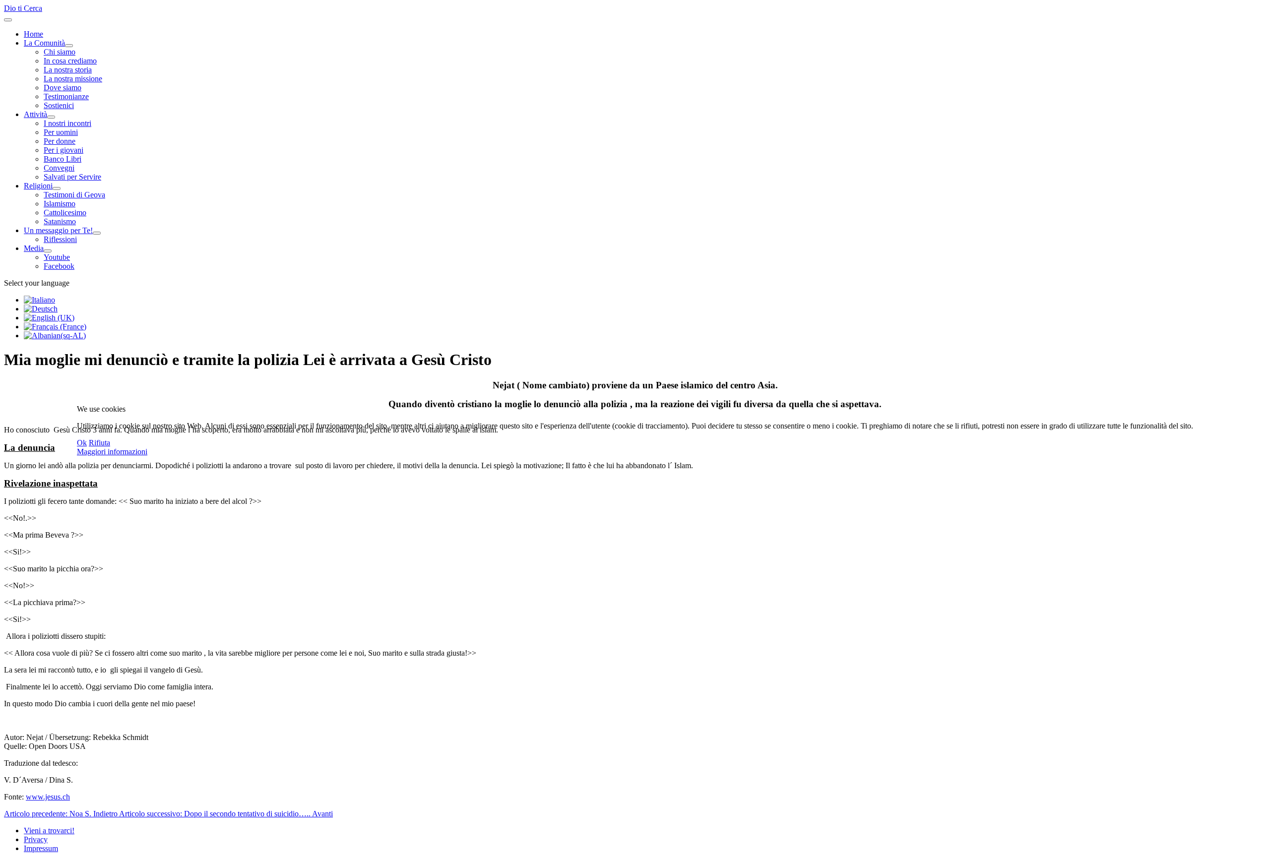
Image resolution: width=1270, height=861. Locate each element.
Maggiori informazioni (112, 451)
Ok (82, 442)
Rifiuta (99, 442)
